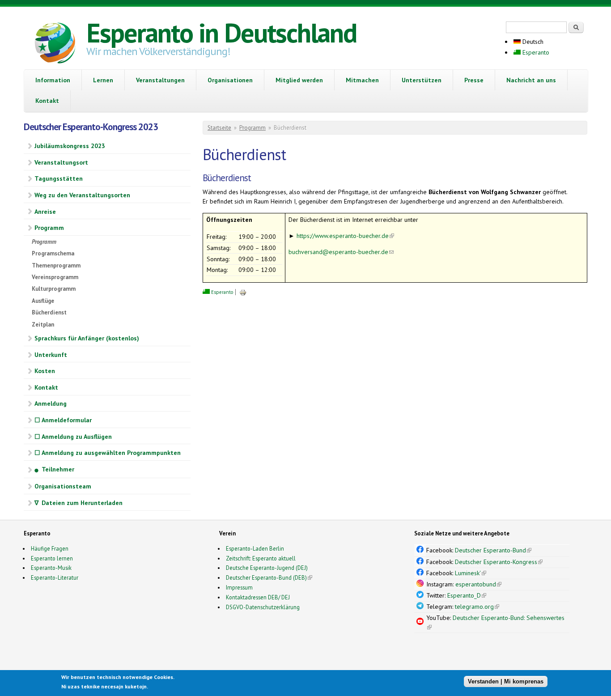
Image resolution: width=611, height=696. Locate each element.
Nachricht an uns (531, 80)
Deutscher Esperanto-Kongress (499, 562)
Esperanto (535, 52)
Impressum (239, 587)
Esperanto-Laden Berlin (255, 548)
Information (52, 80)
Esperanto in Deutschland (221, 32)
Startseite (219, 128)
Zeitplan (43, 324)
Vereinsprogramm (55, 277)
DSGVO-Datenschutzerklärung (263, 607)
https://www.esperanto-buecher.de (345, 236)
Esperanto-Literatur (54, 577)
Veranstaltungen (160, 80)
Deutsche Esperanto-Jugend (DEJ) (267, 567)
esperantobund (478, 584)
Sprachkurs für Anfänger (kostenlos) (86, 338)
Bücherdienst (49, 312)
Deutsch (532, 42)
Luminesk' (470, 573)
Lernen (103, 80)
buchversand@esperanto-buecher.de (341, 252)
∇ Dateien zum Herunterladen (78, 503)
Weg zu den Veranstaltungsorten (82, 195)
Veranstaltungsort (61, 162)
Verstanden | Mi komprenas (505, 681)
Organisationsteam (62, 486)
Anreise (45, 212)
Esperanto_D (466, 595)
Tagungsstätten (58, 178)
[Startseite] (55, 44)
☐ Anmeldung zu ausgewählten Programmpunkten (107, 453)
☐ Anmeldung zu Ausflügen (73, 437)
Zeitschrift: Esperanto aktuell (261, 558)
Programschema (53, 253)
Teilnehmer (54, 469)
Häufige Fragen (49, 548)
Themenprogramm (56, 265)
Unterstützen (421, 80)
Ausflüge (43, 301)
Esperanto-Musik (51, 567)
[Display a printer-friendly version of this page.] (242, 292)
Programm (49, 228)
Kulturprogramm (54, 289)
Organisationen (230, 80)
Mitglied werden (299, 80)
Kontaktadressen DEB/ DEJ (258, 597)
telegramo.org (477, 607)
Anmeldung (50, 403)
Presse (474, 80)
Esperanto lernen (52, 558)
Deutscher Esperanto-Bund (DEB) (266, 577)
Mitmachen (362, 80)
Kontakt (47, 101)
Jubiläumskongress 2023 (69, 146)
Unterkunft (50, 355)
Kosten (44, 371)
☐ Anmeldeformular (63, 420)
